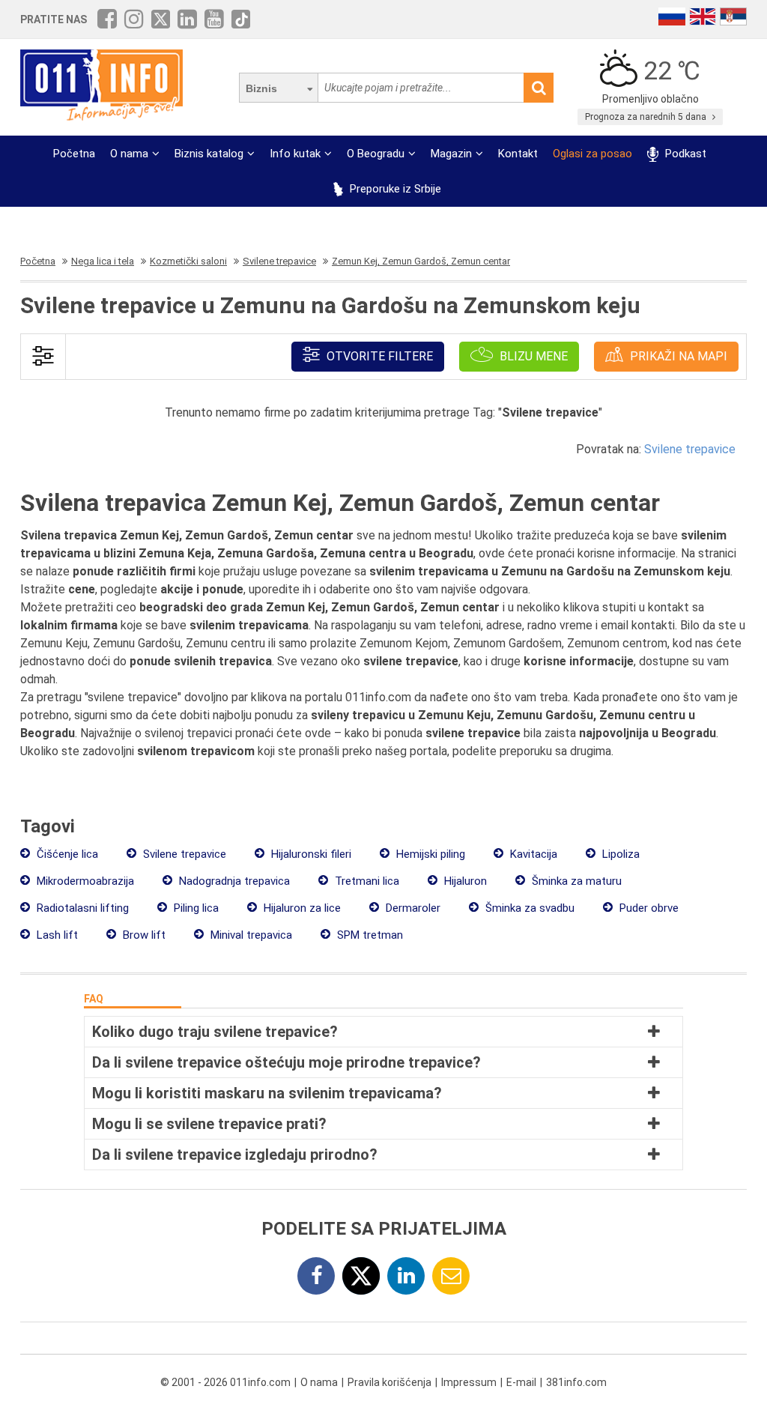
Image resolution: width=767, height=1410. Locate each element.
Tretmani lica (365, 881)
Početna (74, 153)
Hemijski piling (429, 854)
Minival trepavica (249, 935)
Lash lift (56, 935)
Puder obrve (647, 908)
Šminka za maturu (575, 881)
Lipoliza (619, 854)
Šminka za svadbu (528, 908)
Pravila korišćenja (389, 1382)
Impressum (469, 1382)
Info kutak (295, 153)
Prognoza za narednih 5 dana (647, 117)
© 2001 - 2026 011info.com (225, 1382)
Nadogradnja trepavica (233, 881)
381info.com (576, 1382)
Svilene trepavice (690, 449)
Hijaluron (464, 881)
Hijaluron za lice (301, 908)
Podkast (684, 153)
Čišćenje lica (66, 854)
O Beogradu (375, 153)
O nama (129, 153)
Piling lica (195, 908)
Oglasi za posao (592, 153)
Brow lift (143, 935)
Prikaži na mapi (677, 356)
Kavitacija (532, 854)
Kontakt (518, 153)
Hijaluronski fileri (309, 854)
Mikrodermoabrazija (84, 881)
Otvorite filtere (378, 356)
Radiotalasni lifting (81, 908)
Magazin (451, 153)
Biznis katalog (209, 153)
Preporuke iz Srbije (394, 189)
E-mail (521, 1382)
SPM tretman (368, 935)
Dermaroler (411, 908)
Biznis (261, 88)
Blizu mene (532, 356)
